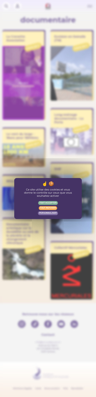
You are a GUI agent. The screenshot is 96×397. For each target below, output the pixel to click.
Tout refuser (48, 208)
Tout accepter (48, 203)
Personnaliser (48, 213)
